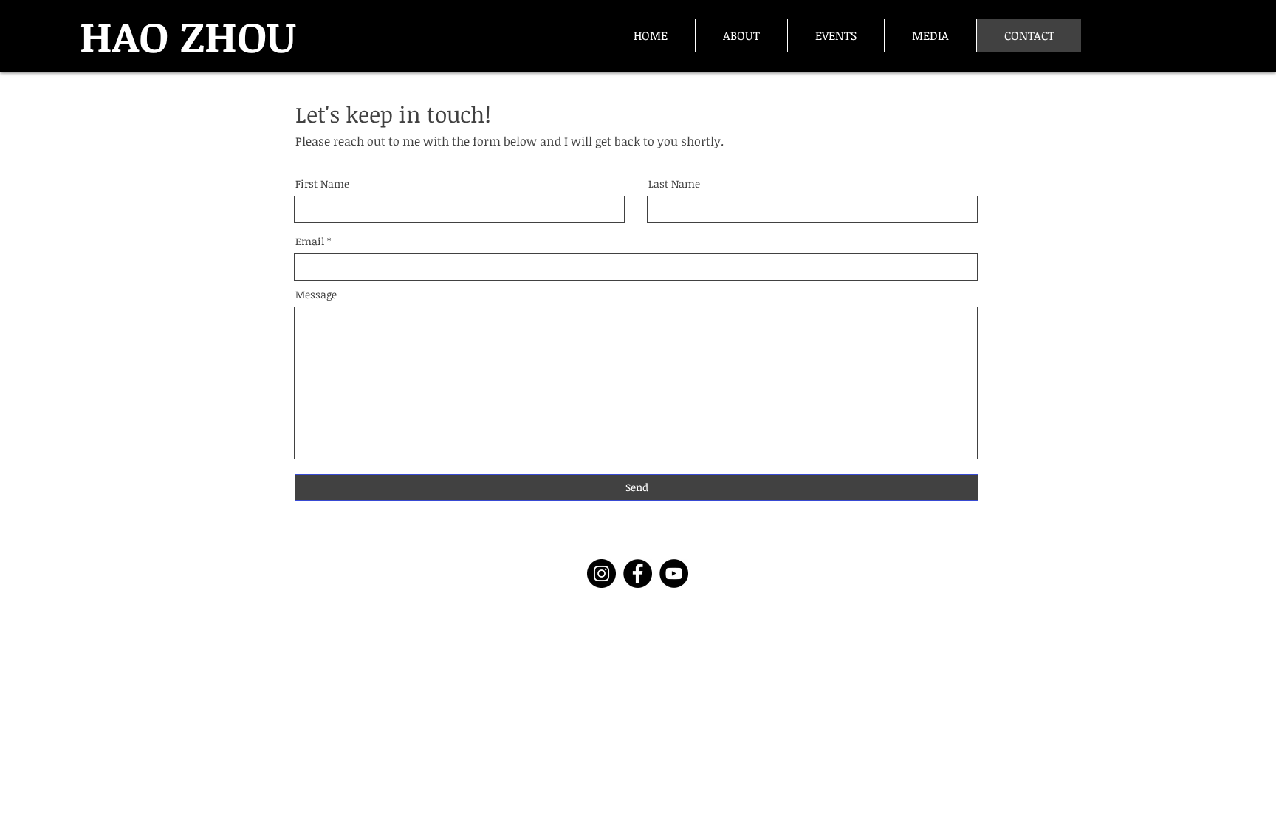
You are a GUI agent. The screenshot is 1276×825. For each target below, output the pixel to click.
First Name (322, 184)
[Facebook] (637, 573)
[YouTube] (673, 573)
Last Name (674, 184)
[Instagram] (601, 573)
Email (309, 241)
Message (316, 295)
